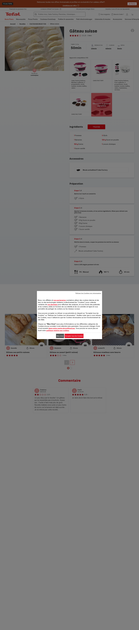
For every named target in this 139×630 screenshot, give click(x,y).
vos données (52, 304)
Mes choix (60, 336)
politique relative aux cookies (57, 330)
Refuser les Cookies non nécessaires (88, 293)
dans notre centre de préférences (62, 328)
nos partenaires (59, 300)
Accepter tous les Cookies (74, 336)
